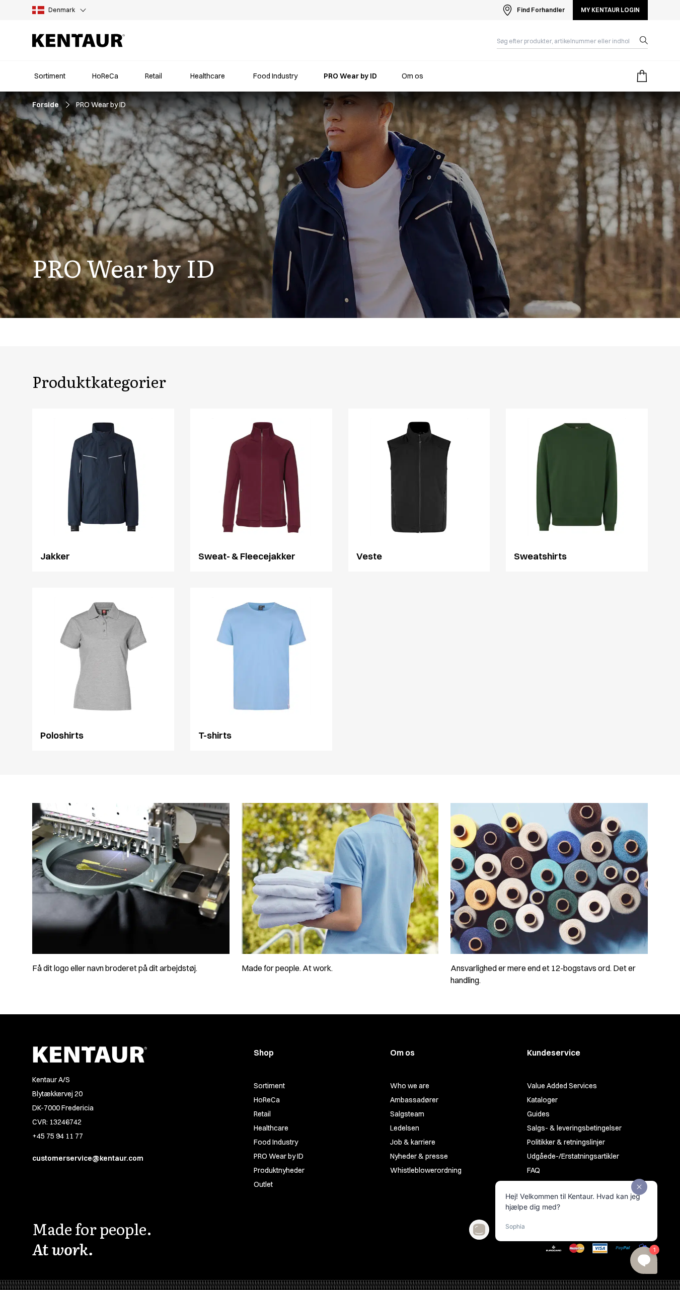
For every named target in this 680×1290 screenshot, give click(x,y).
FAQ (533, 1170)
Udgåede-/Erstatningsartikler (573, 1156)
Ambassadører (414, 1099)
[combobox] (564, 40)
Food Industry (276, 1142)
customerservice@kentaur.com (87, 1158)
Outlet (263, 1184)
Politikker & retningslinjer (566, 1142)
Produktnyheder (279, 1170)
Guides (538, 1113)
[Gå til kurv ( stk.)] (642, 76)
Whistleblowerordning (426, 1170)
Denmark (61, 10)
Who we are (409, 1085)
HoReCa (267, 1099)
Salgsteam (407, 1113)
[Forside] (78, 40)
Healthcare (271, 1128)
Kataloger (542, 1099)
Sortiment (269, 1085)
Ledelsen (404, 1128)
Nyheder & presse (419, 1156)
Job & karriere (412, 1142)
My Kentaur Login (610, 10)
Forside (45, 104)
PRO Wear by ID (279, 1156)
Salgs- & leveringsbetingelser (574, 1128)
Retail (262, 1113)
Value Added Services (562, 1085)
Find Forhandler (541, 10)
